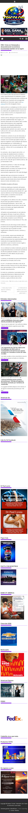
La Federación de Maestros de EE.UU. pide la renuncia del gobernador (22, 290)
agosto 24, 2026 (5, 345)
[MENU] (26, 39)
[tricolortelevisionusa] (2, 39)
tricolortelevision (14, 52)
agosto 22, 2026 (5, 377)
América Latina (5, 281)
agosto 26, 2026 (5, 318)
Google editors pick (22, 281)
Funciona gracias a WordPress (9, 808)
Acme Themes (15, 810)
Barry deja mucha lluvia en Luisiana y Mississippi (6, 289)
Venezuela (3, 283)
